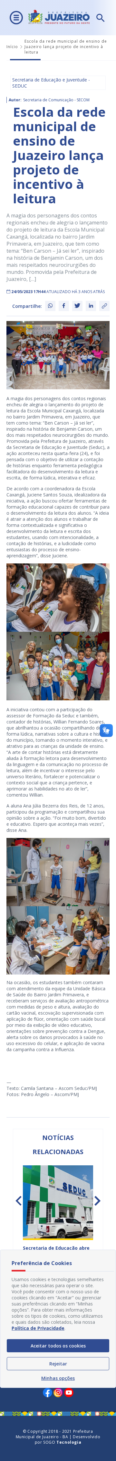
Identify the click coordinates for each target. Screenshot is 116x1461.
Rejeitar (58, 1364)
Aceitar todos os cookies (58, 1346)
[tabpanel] (58, 1216)
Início (12, 46)
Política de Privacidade (38, 1328)
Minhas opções (58, 1378)
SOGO (62, 1442)
